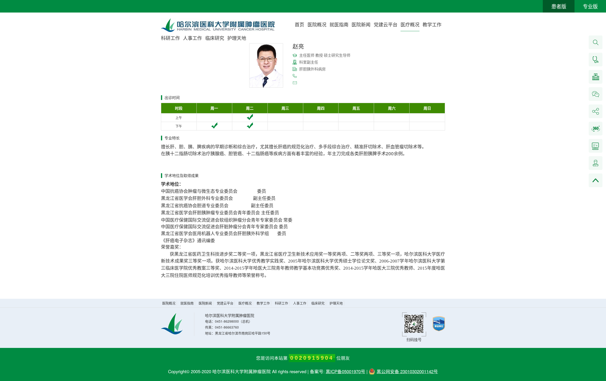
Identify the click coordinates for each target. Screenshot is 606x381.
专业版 (590, 6)
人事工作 (192, 38)
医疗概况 (410, 24)
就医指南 (339, 24)
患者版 (558, 6)
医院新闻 (361, 24)
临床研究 (214, 38)
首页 (299, 24)
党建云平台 (385, 24)
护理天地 (236, 38)
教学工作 (432, 24)
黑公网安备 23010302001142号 (407, 371)
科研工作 (170, 38)
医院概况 (316, 24)
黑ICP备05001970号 (345, 371)
